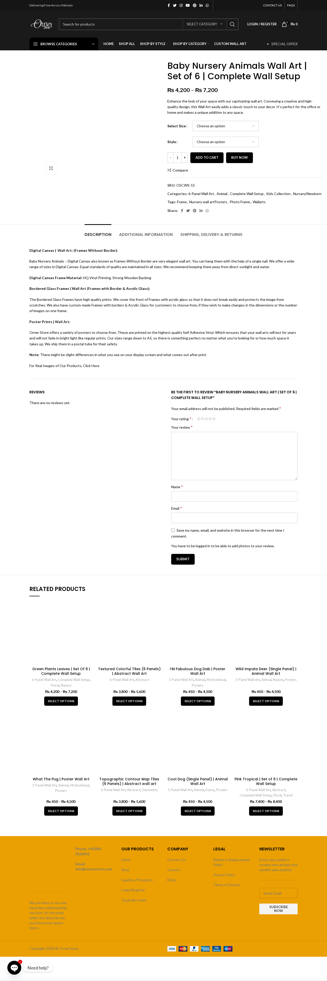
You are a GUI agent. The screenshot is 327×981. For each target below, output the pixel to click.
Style (171, 142)
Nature (66, 685)
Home (126, 860)
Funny (210, 790)
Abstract (142, 680)
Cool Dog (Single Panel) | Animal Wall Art (198, 781)
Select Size (176, 126)
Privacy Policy (224, 875)
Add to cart (206, 157)
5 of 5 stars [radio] (214, 418)
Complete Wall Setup (247, 193)
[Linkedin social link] (201, 5)
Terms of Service (226, 885)
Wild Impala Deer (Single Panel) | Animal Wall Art (266, 671)
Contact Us (176, 860)
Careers (173, 870)
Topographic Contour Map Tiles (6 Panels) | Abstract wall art (129, 781)
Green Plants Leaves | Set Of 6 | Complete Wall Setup (61, 671)
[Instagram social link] (181, 5)
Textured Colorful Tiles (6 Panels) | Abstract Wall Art (129, 671)
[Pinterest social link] (194, 5)
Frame (182, 202)
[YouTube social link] (187, 5)
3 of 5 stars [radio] (206, 418)
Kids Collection (278, 193)
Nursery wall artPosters (208, 202)
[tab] (98, 232)
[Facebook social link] (168, 5)
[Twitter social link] (174, 5)
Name (177, 486)
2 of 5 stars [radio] (202, 418)
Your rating (181, 419)
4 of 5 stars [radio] (210, 418)
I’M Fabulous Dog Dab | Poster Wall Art (197, 671)
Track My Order (133, 900)
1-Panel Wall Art (181, 680)
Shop (125, 870)
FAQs (171, 880)
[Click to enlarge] (51, 168)
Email (176, 508)
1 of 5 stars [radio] (199, 418)
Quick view (89, 609)
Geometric (150, 790)
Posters (197, 685)
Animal (222, 193)
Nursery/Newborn (307, 193)
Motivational (216, 680)
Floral (55, 685)
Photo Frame (240, 202)
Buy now (239, 157)
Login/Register (133, 890)
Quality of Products (137, 880)
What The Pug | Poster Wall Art (61, 779)
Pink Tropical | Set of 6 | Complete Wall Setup (266, 781)
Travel (288, 795)
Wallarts (259, 202)
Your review (182, 427)
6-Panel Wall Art (201, 193)
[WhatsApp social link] (207, 5)
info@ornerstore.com (93, 869)
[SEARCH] (232, 24)
